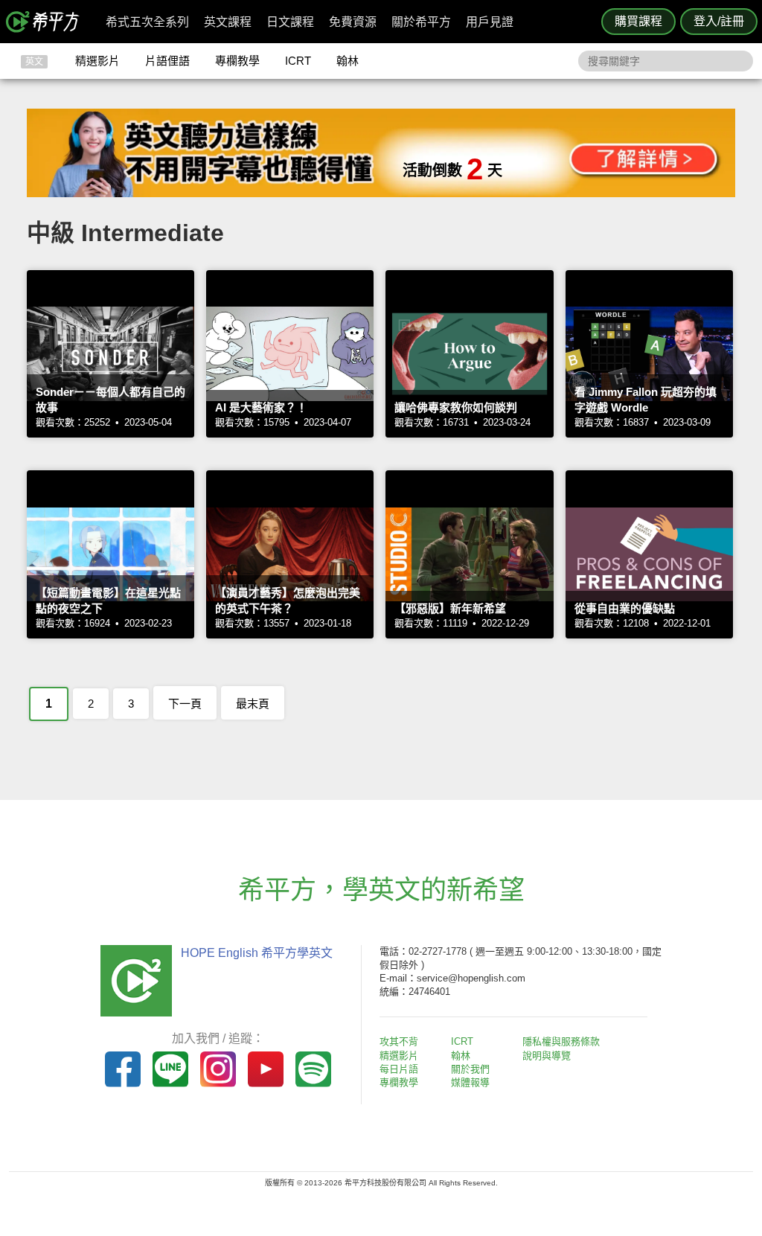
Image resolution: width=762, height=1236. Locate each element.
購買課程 (638, 21)
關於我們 (470, 1069)
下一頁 (185, 703)
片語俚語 (167, 60)
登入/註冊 (719, 21)
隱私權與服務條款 (561, 1041)
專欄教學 (237, 60)
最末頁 (252, 703)
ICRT (298, 60)
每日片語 (399, 1069)
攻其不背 (399, 1041)
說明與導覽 (546, 1055)
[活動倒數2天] (381, 193)
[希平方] (47, 21)
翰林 (347, 60)
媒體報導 (470, 1082)
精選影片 (97, 60)
